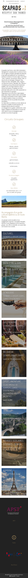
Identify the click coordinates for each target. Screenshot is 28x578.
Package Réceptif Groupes (12, 1)
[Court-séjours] (14, 140)
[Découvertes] (14, 153)
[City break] (14, 127)
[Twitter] (14, 532)
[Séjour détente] (14, 184)
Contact (22, 1)
